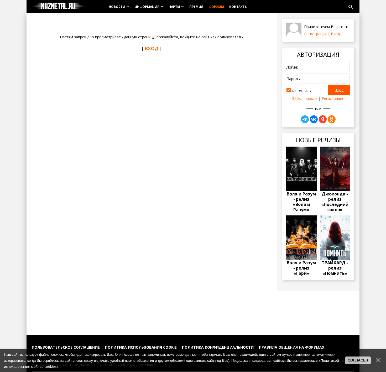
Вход (335, 33)
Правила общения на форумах (291, 347)
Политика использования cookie (141, 347)
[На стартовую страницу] (58, 7)
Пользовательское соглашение (66, 347)
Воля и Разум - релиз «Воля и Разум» (301, 202)
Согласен (358, 360)
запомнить (301, 90)
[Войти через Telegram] (305, 119)
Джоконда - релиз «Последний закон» (334, 202)
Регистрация (315, 33)
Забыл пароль (304, 98)
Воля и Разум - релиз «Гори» (301, 268)
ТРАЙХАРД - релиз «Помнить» (335, 268)
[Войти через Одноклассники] (332, 119)
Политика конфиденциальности (218, 347)
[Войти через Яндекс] (323, 119)
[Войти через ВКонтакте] (314, 119)
